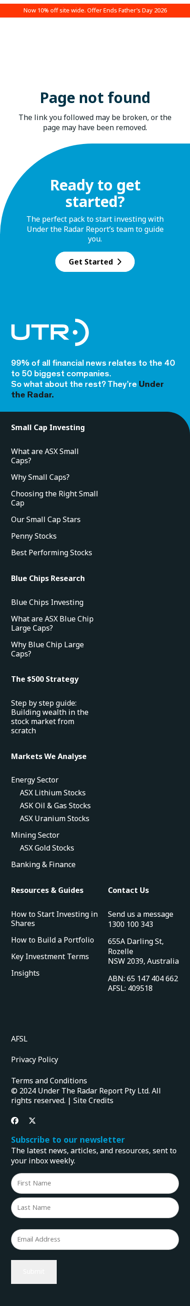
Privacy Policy (34, 1059)
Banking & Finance (43, 864)
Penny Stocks (34, 536)
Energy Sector (35, 780)
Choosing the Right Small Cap (54, 498)
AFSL (19, 1039)
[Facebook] (14, 1120)
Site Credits (93, 1100)
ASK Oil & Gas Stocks (55, 805)
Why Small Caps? (40, 477)
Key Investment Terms (50, 956)
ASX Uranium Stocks (54, 818)
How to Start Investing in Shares (54, 918)
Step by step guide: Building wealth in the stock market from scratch (50, 717)
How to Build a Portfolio (52, 940)
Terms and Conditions (49, 1081)
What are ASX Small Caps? (45, 456)
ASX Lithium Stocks (53, 793)
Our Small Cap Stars (46, 519)
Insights (25, 973)
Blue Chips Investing (47, 602)
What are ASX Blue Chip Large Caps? (52, 623)
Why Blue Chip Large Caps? (47, 649)
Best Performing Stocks (51, 552)
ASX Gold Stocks (47, 848)
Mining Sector (35, 835)
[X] (32, 1120)
